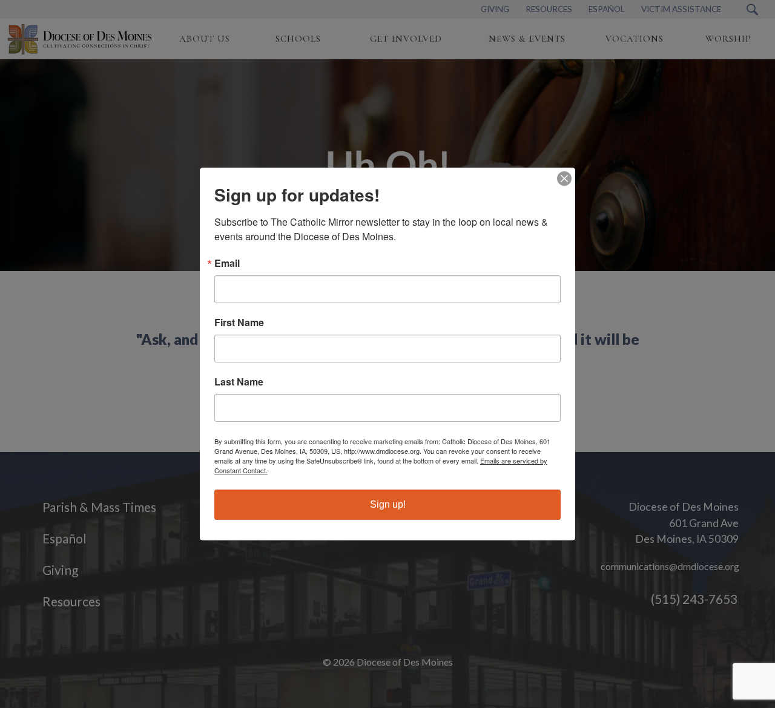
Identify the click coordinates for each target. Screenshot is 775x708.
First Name (239, 322)
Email (227, 263)
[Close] (564, 178)
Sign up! (388, 504)
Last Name (238, 382)
